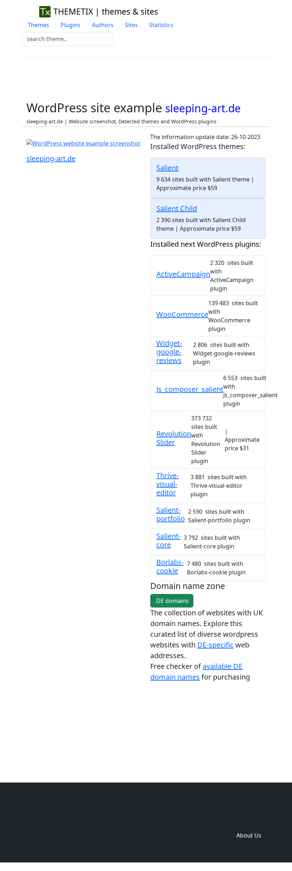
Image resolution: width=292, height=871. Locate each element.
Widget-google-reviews (169, 351)
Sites (131, 25)
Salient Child (176, 208)
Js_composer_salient (189, 389)
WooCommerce (182, 314)
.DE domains (172, 601)
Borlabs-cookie (170, 566)
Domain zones (247, 821)
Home (187, 807)
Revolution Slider (173, 438)
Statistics (161, 25)
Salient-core (168, 540)
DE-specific (215, 645)
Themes (38, 25)
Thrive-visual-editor (167, 484)
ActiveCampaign (183, 274)
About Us (248, 835)
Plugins (70, 25)
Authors (103, 25)
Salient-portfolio (170, 514)
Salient (167, 168)
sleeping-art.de (50, 158)
